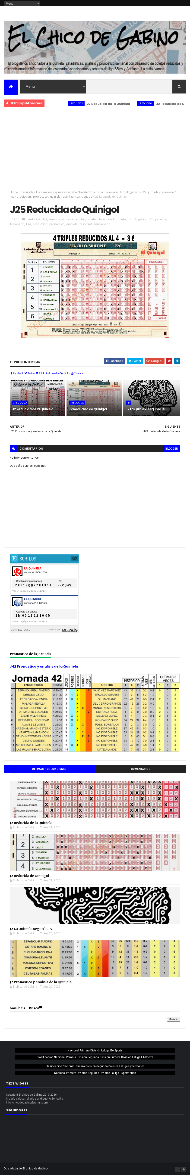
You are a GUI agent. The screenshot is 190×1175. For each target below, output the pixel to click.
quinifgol (68, 197)
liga (12, 197)
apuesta (60, 192)
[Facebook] (177, 1169)
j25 (144, 192)
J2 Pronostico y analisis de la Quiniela (41, 982)
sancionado (84, 197)
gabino (134, 192)
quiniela (55, 197)
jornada (153, 192)
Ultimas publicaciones (49, 769)
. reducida (56, 103)
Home (14, 192)
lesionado (167, 192)
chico (93, 192)
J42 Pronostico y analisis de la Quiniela (44, 666)
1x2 (38, 192)
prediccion (24, 197)
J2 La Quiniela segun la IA (145, 409)
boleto (83, 192)
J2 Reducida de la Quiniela (88, 104)
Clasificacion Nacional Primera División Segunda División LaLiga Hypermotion (95, 1066)
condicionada (109, 192)
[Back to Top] (183, 1169)
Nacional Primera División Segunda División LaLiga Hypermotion (95, 1073)
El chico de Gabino (34, 1168)
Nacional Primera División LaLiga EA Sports (95, 1050)
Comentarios (141, 769)
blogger (171, 448)
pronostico (40, 197)
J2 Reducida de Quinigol (155, 104)
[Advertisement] (95, 145)
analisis (47, 192)
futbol (124, 192)
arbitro (72, 192)
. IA (128, 402)
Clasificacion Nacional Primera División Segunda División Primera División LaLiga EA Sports (95, 1057)
